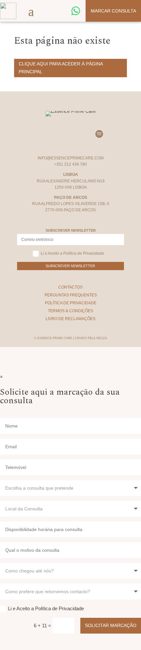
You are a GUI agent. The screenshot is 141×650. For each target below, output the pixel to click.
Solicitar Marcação (110, 625)
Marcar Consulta (113, 10)
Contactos (70, 287)
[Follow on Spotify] (99, 134)
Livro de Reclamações (70, 318)
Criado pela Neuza (91, 338)
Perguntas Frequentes (71, 295)
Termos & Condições (70, 311)
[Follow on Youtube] (80, 134)
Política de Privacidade (70, 303)
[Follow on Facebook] (61, 134)
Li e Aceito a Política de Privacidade (72, 253)
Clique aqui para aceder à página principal (61, 67)
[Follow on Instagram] (42, 134)
